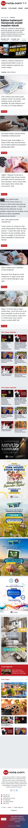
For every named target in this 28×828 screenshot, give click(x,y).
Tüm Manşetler (6, 799)
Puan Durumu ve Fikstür (9, 798)
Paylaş (5, 111)
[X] (11, 790)
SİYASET (20, 8)
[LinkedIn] (17, 790)
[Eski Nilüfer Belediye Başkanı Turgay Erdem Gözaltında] (21, 731)
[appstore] (14, 810)
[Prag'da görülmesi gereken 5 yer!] (14, 690)
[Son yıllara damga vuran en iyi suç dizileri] (14, 707)
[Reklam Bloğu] (14, 448)
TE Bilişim (17, 826)
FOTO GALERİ (12, 8)
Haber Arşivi (6, 803)
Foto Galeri (4, 17)
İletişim (9, 807)
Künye (4, 807)
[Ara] (23, 3)
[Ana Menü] (25, 3)
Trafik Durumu (6, 796)
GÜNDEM (4, 8)
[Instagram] (14, 790)
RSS (4, 819)
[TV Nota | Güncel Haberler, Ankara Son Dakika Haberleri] (11, 3)
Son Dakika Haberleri (8, 801)
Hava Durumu (6, 794)
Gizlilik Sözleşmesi (18, 807)
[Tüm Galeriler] (26, 679)
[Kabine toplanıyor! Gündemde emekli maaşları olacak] (14, 50)
